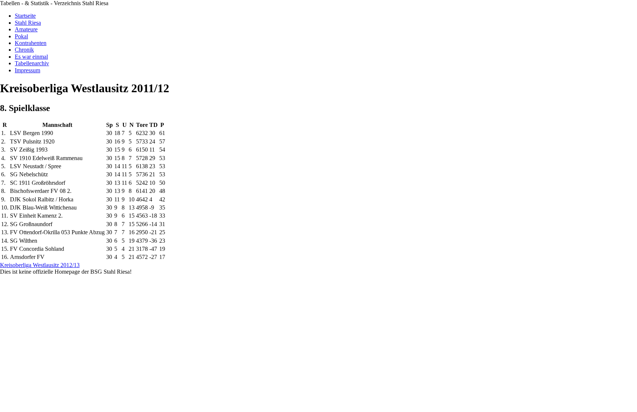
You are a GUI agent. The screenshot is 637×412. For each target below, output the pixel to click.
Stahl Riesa (28, 23)
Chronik (24, 49)
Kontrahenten (30, 43)
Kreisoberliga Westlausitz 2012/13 (40, 265)
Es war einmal (31, 56)
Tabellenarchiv (32, 63)
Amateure (26, 29)
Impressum (27, 70)
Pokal (21, 36)
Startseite (25, 16)
